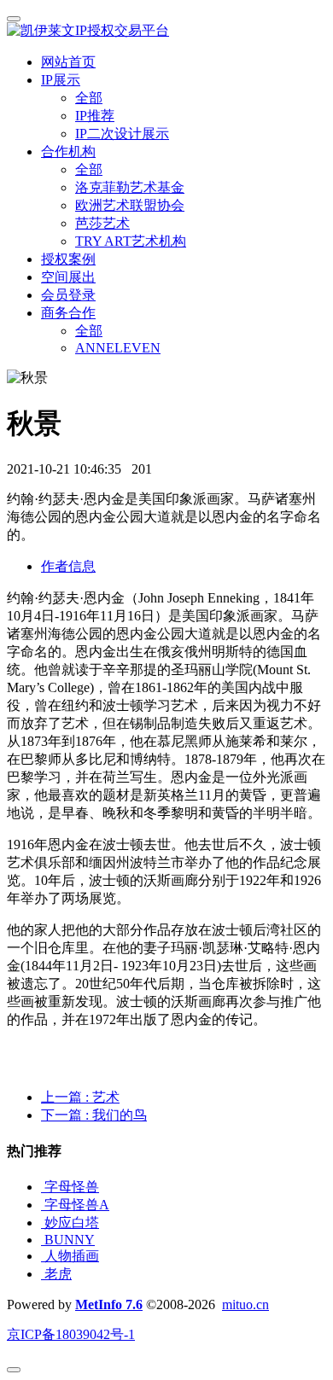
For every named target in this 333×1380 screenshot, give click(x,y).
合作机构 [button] (68, 151)
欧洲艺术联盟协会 (129, 205)
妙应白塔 (71, 1222)
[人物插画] (42, 1256)
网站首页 (68, 62)
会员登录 (68, 295)
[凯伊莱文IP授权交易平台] (166, 31)
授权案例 (68, 259)
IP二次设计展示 (122, 133)
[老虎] (42, 1273)
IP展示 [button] (60, 80)
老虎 (58, 1273)
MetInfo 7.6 (109, 1304)
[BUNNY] (42, 1239)
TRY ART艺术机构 (130, 241)
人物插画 (71, 1256)
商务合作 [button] (68, 313)
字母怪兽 (71, 1186)
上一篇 (80, 1097)
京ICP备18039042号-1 (71, 1334)
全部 (88, 97)
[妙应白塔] (42, 1222)
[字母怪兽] (42, 1186)
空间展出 (68, 277)
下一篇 (94, 1115)
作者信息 (68, 566)
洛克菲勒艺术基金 (129, 187)
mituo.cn (245, 1304)
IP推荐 (94, 115)
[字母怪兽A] (42, 1204)
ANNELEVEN (118, 348)
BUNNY (69, 1239)
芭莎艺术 (102, 223)
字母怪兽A (76, 1204)
